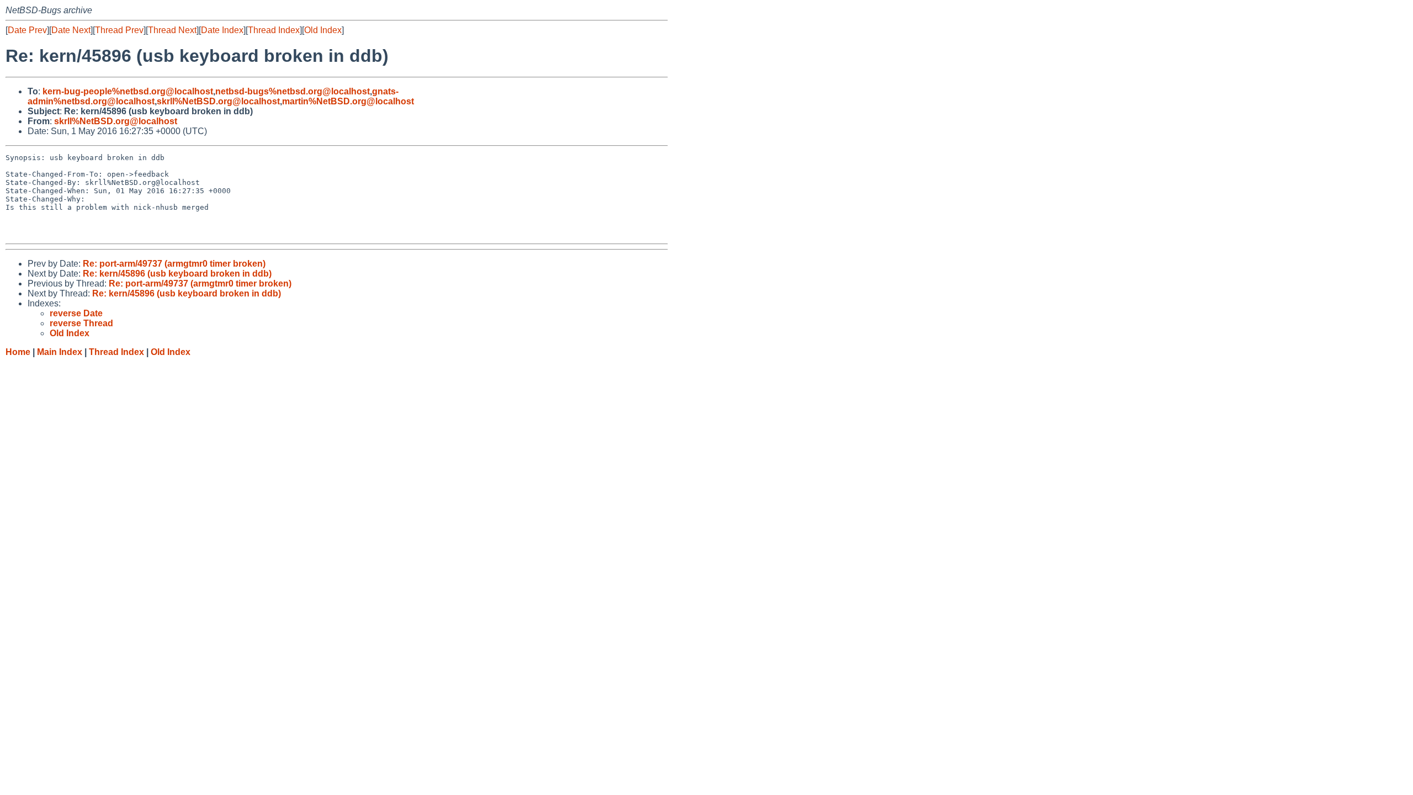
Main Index (59, 352)
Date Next (71, 30)
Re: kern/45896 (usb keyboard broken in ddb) (177, 273)
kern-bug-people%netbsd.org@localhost (128, 91)
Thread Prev (119, 30)
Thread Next (172, 30)
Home (18, 352)
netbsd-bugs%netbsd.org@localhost (292, 91)
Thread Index (274, 30)
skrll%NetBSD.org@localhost (218, 101)
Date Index (222, 30)
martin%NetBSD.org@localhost (348, 101)
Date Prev (27, 30)
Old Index (323, 30)
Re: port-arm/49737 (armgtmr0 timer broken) (174, 263)
